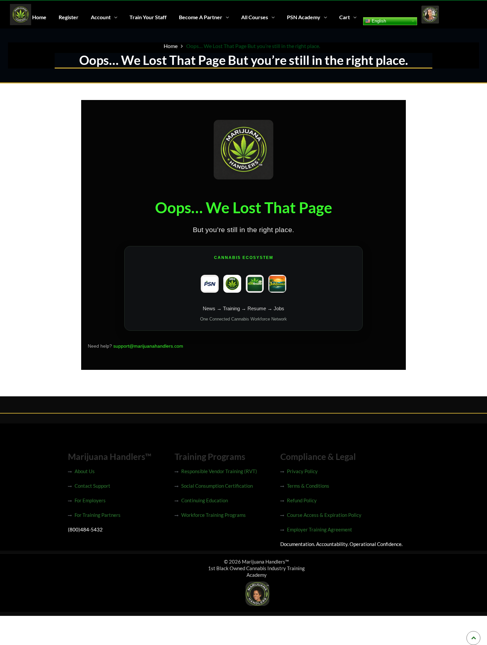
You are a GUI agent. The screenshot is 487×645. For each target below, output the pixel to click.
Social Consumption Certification (217, 486)
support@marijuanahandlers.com (148, 346)
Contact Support (92, 486)
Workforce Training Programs (213, 515)
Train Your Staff (148, 17)
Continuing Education (204, 500)
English (378, 20)
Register (69, 17)
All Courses (254, 17)
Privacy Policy (302, 471)
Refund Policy (302, 500)
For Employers (90, 500)
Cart (344, 17)
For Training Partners (98, 515)
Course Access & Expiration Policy (324, 515)
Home (39, 17)
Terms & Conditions (308, 486)
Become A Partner (200, 17)
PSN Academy (303, 17)
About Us (85, 471)
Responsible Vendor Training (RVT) (219, 471)
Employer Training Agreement (319, 529)
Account (101, 17)
